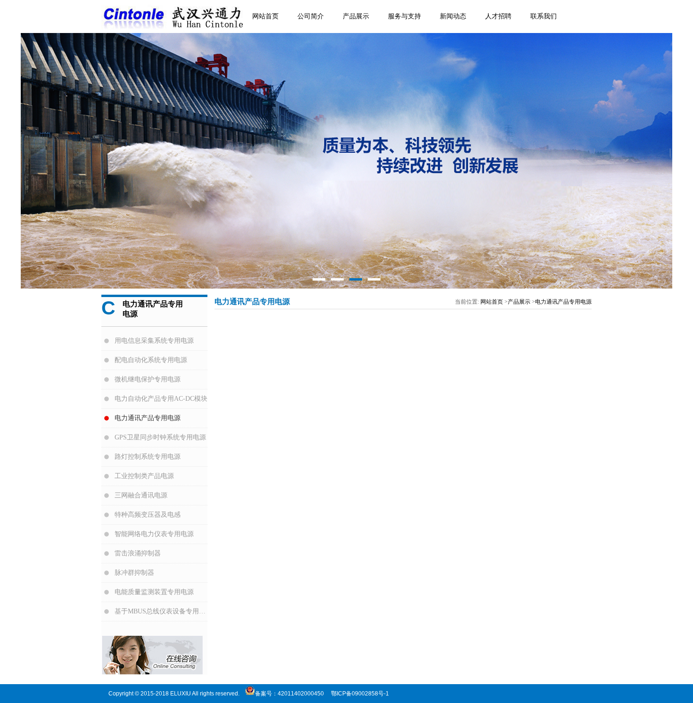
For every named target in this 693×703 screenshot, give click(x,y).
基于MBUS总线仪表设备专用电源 (161, 611)
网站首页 (265, 16)
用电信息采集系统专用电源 (154, 340)
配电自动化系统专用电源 (151, 360)
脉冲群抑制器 (134, 572)
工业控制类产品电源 (144, 476)
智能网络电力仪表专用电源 (154, 534)
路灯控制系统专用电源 (148, 456)
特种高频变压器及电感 (148, 514)
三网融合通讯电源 (141, 495)
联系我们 (543, 16)
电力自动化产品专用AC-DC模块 (161, 398)
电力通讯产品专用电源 (148, 418)
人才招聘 (498, 16)
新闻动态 (453, 16)
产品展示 (356, 16)
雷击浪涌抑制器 (138, 553)
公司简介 (310, 16)
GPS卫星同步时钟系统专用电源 (160, 437)
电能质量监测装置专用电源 (154, 591)
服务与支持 (404, 16)
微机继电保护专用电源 (148, 379)
